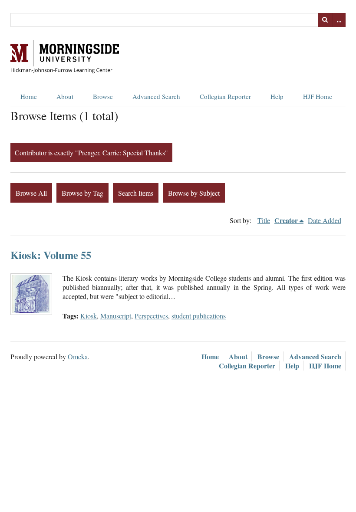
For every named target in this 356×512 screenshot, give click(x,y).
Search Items (135, 192)
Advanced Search (156, 96)
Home (28, 96)
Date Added (324, 220)
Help (276, 96)
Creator (286, 220)
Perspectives (151, 315)
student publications (198, 315)
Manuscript (115, 315)
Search (325, 20)
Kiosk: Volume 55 (50, 255)
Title (263, 220)
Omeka (78, 356)
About (64, 96)
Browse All (31, 192)
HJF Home (317, 96)
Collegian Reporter (225, 96)
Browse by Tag (82, 192)
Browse (103, 96)
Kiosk (88, 315)
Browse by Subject (194, 192)
